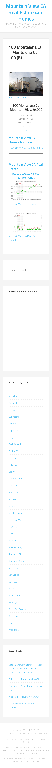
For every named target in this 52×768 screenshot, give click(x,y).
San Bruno (14, 567)
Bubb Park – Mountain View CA (24, 679)
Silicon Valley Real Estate (35, 759)
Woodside (14, 629)
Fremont (13, 458)
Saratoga (13, 602)
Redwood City (16, 554)
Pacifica (12, 533)
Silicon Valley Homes (13, 759)
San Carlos (14, 574)
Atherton (13, 396)
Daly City (13, 437)
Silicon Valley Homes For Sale (26, 761)
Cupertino (13, 430)
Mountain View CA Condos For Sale (26, 147)
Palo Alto (13, 540)
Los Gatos (14, 485)
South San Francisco (18, 609)
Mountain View (16, 519)
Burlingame (14, 416)
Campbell (13, 423)
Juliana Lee (18, 730)
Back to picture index (19, 97)
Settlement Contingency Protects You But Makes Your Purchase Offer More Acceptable (25, 668)
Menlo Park (14, 492)
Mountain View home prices (22, 203)
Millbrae (13, 499)
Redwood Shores (17, 561)
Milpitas (12, 506)
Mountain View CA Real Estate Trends (26, 176)
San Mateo (14, 588)
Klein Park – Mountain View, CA (24, 696)
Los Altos (13, 471)
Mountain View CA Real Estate (26, 166)
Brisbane (13, 409)
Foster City (14, 451)
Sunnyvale (13, 616)
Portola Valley (15, 547)
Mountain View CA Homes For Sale (22, 140)
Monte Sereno (16, 512)
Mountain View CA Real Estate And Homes (26, 12)
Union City (14, 622)
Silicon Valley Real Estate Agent (19, 734)
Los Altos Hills (15, 478)
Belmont (13, 403)
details (26, 130)
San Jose (13, 581)
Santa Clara (14, 595)
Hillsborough (15, 464)
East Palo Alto (15, 444)
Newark (13, 526)
